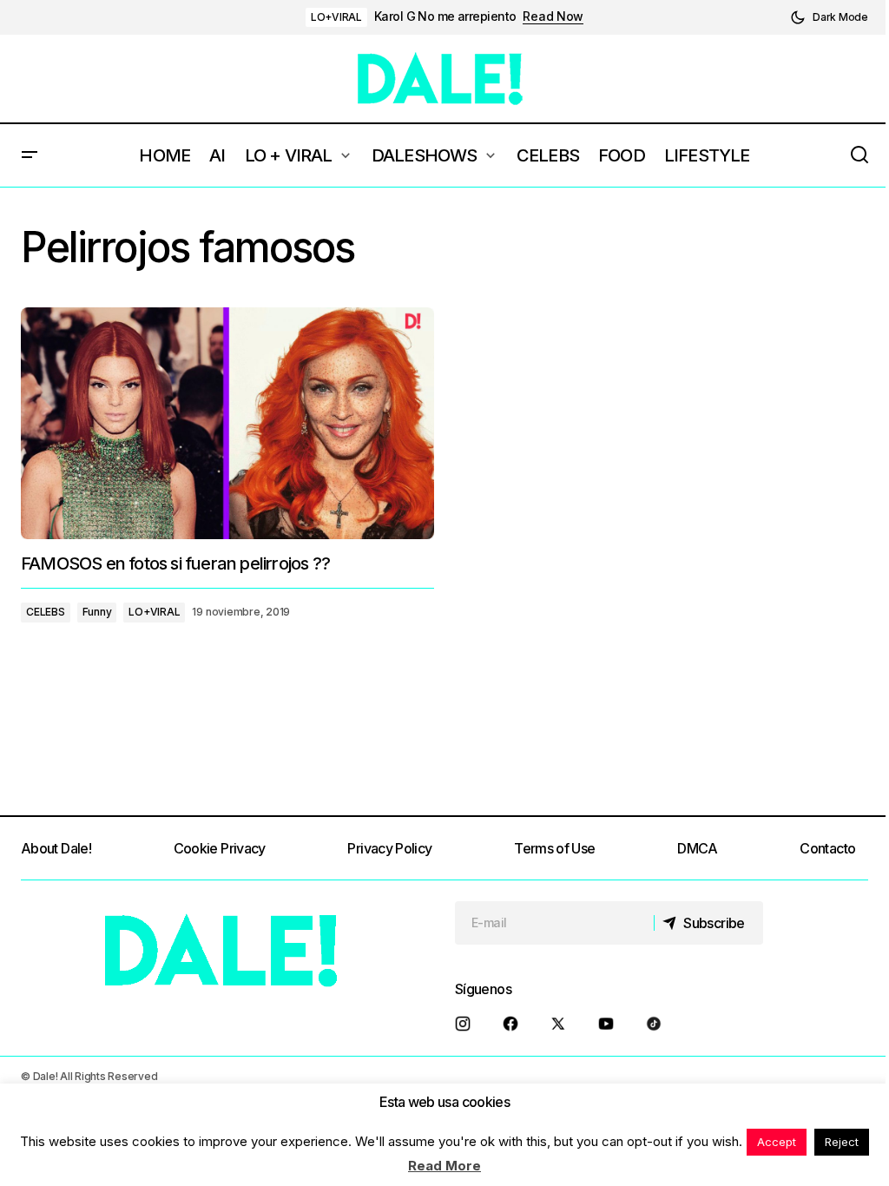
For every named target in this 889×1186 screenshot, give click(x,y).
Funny (97, 611)
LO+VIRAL (336, 16)
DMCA (697, 848)
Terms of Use (554, 848)
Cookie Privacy (220, 848)
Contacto (827, 848)
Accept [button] (776, 1142)
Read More (444, 1165)
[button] (829, 17)
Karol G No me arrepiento (445, 16)
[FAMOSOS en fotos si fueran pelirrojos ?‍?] (227, 423)
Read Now (553, 16)
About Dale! (56, 848)
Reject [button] (842, 1142)
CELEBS (45, 611)
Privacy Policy (389, 848)
